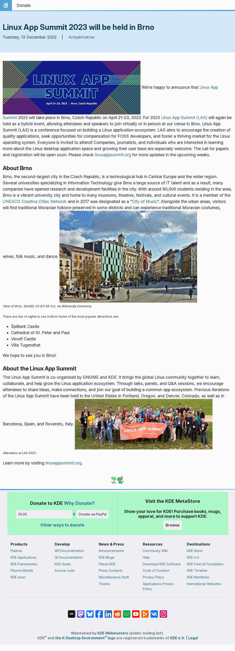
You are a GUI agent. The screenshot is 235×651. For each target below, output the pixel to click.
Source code (65, 570)
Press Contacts (111, 570)
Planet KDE (107, 564)
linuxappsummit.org (113, 154)
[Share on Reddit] (117, 611)
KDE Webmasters (112, 633)
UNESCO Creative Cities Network (35, 201)
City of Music (144, 201)
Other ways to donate (62, 525)
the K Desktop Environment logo (85, 638)
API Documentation (69, 551)
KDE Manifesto (198, 577)
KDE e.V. (193, 557)
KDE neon (18, 577)
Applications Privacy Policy (158, 586)
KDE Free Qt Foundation (205, 564)
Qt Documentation (69, 557)
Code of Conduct (156, 570)
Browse (172, 525)
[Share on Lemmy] (126, 611)
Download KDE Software (162, 564)
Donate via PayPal (92, 514)
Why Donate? (79, 503)
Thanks (104, 584)
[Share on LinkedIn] (108, 611)
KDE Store (194, 551)
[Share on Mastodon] (80, 611)
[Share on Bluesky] (90, 611)
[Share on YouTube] (136, 611)
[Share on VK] (154, 611)
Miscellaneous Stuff (114, 577)
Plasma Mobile (22, 570)
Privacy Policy (153, 577)
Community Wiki (155, 551)
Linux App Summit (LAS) (183, 117)
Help (146, 557)
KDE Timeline (197, 570)
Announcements (111, 551)
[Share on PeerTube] (145, 611)
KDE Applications (23, 557)
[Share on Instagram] (163, 611)
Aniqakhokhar (81, 37)
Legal (193, 638)
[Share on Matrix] (71, 611)
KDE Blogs (107, 557)
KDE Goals (63, 564)
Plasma (16, 551)
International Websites (204, 584)
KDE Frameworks (24, 564)
